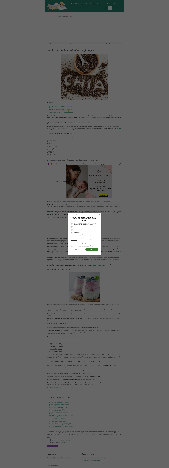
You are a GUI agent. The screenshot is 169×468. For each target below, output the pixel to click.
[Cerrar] (99, 214)
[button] (84, 233)
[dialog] (84, 234)
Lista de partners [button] (74, 240)
